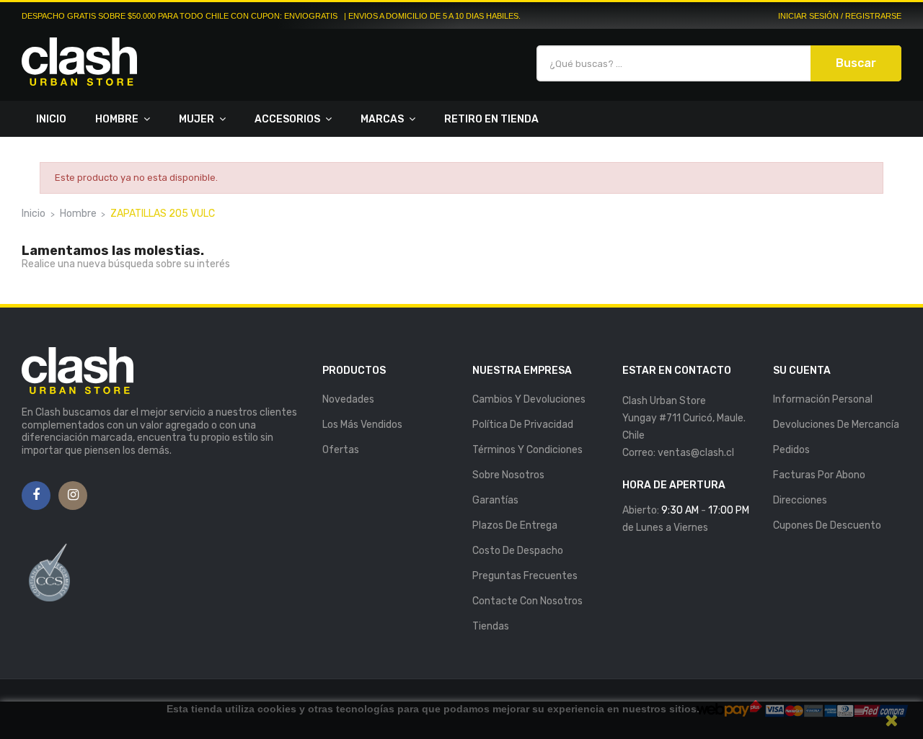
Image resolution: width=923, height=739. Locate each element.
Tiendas (490, 626)
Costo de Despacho (517, 551)
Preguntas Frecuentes (525, 576)
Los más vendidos (362, 424)
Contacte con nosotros (527, 601)
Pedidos (791, 450)
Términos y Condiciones (527, 450)
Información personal (823, 399)
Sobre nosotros (508, 475)
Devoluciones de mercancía (836, 424)
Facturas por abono (819, 475)
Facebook (36, 496)
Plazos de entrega (514, 525)
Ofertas (340, 450)
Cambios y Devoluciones (529, 399)
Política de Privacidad (522, 424)
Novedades (348, 399)
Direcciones (800, 500)
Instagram (73, 496)
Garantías (495, 500)
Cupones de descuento (827, 525)
